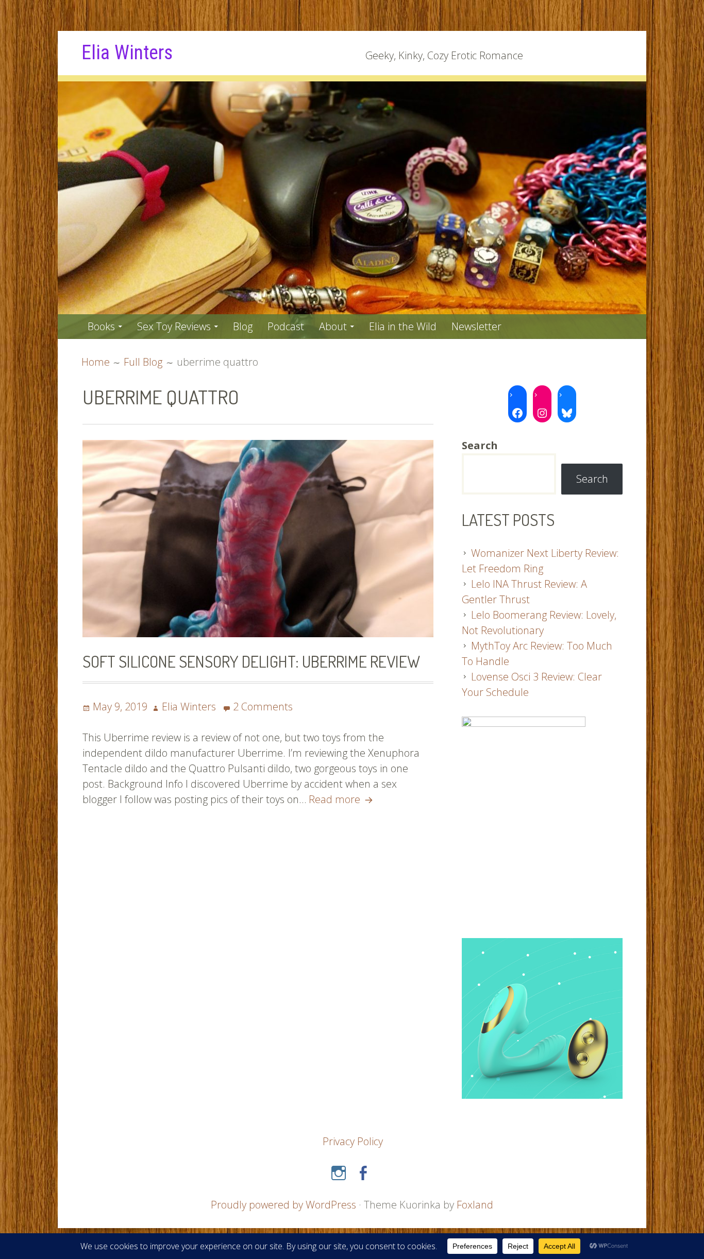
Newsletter (476, 326)
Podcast (285, 326)
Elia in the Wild (403, 326)
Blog (243, 326)
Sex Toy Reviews (174, 326)
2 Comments (263, 706)
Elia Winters (127, 52)
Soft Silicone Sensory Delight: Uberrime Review (251, 661)
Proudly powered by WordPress (283, 1205)
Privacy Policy (353, 1141)
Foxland (475, 1205)
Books (101, 326)
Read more (342, 799)
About (333, 326)
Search (592, 479)
